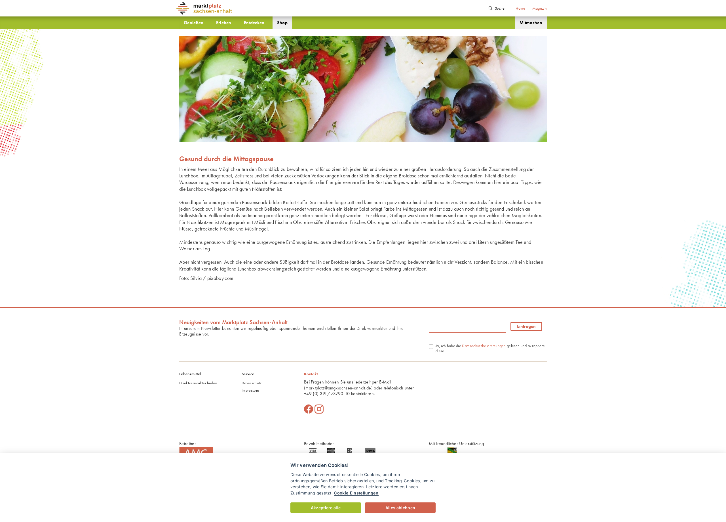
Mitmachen (531, 23)
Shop (282, 23)
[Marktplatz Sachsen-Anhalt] (238, 8)
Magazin (539, 8)
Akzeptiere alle (326, 507)
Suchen (500, 8)
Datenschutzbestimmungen (484, 345)
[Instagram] (319, 409)
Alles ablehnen (400, 507)
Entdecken (254, 23)
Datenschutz (252, 382)
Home (520, 8)
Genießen (194, 23)
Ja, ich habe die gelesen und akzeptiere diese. (490, 348)
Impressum (250, 390)
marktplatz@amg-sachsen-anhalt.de (338, 388)
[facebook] (308, 409)
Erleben (223, 23)
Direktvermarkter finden (198, 382)
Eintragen (526, 326)
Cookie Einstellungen (356, 492)
